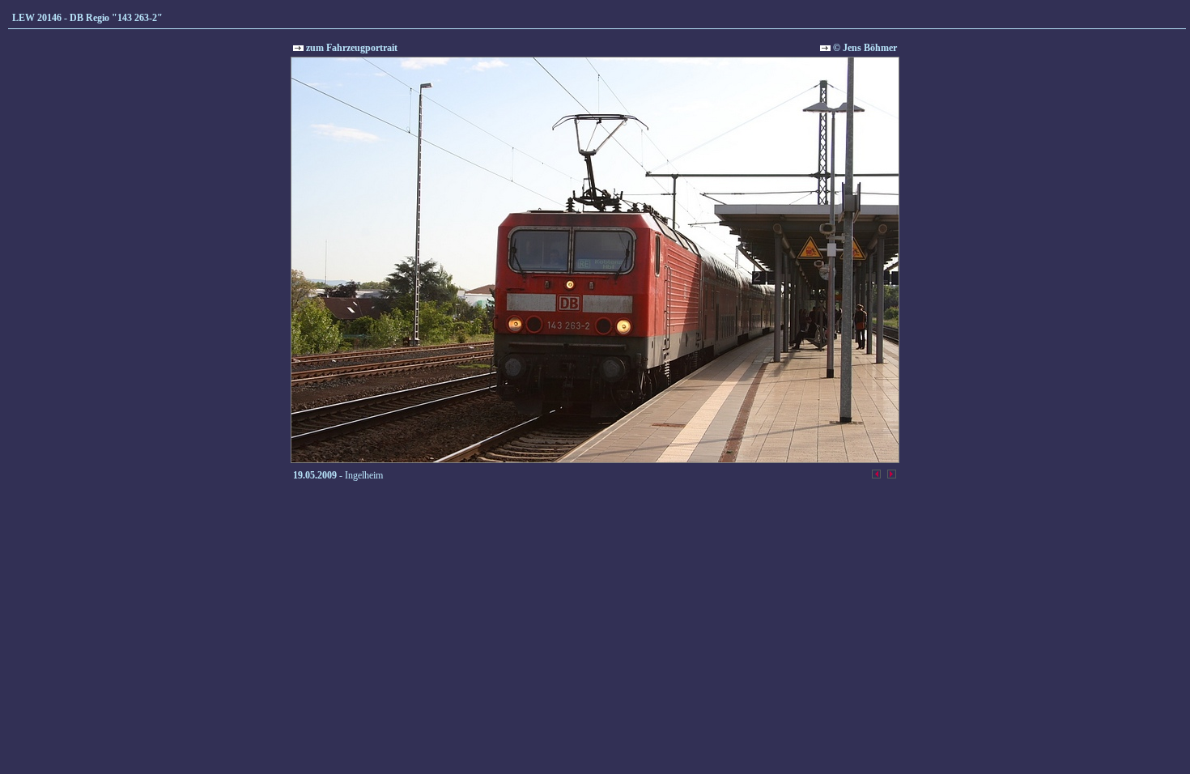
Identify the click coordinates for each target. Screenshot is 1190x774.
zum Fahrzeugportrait (350, 47)
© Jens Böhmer (864, 47)
